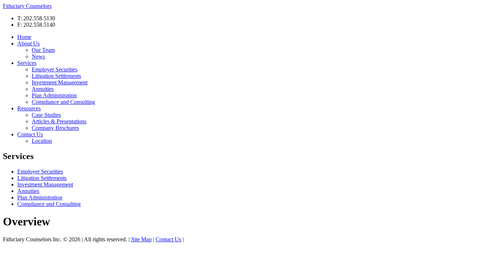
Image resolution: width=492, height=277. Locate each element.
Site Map (141, 239)
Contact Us (30, 134)
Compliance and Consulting (63, 102)
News (38, 56)
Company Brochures (55, 128)
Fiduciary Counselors (27, 6)
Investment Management (60, 82)
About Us (28, 43)
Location (42, 141)
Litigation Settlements (56, 76)
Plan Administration (54, 95)
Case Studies (46, 115)
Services (26, 63)
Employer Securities (54, 69)
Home (24, 37)
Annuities (43, 89)
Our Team (43, 50)
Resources (29, 108)
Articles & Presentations (59, 121)
